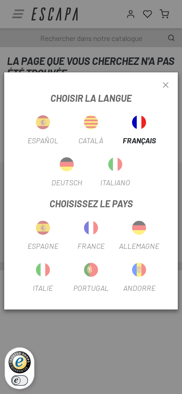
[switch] (19, 380)
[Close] (165, 85)
